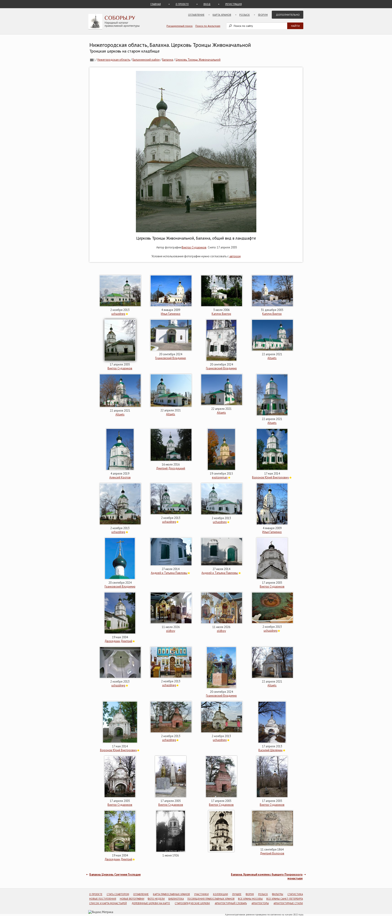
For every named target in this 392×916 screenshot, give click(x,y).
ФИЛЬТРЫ (277, 894)
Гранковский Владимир (170, 358)
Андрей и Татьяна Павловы (169, 573)
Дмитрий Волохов (272, 853)
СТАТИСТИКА (295, 894)
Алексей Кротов (120, 477)
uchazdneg (118, 314)
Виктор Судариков (194, 247)
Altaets (272, 358)
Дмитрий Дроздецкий (170, 468)
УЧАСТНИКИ (201, 894)
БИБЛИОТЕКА (176, 898)
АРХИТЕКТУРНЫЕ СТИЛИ (288, 903)
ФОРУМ (250, 894)
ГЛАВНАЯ (155, 4)
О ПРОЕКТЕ (182, 4)
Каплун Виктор (221, 314)
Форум (263, 14)
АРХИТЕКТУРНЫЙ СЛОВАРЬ (231, 903)
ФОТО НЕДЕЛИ (156, 898)
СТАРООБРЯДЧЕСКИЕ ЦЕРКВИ (192, 903)
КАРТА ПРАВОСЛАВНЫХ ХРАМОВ (171, 894)
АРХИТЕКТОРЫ (260, 903)
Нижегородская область (113, 60)
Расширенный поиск (180, 26)
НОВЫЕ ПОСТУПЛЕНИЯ (102, 898)
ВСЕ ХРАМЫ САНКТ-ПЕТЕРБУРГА (284, 898)
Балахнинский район (146, 60)
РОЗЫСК (263, 894)
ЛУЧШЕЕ (236, 894)
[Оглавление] (92, 60)
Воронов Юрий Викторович (270, 477)
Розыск (244, 14)
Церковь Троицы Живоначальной (198, 60)
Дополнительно (288, 14)
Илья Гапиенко (170, 314)
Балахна (167, 60)
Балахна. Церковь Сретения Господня (115, 874)
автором (235, 256)
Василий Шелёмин (270, 750)
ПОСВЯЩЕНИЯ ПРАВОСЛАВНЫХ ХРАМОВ (211, 898)
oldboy (170, 631)
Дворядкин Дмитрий (118, 641)
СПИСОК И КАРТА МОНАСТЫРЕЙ (108, 903)
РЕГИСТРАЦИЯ (233, 4)
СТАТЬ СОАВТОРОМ (118, 894)
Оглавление (196, 14)
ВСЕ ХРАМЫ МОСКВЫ (250, 898)
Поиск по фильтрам (207, 26)
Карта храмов (222, 14)
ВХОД (207, 4)
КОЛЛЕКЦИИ (220, 894)
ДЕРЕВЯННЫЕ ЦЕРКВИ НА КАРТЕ (151, 903)
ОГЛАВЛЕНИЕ (141, 894)
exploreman (220, 477)
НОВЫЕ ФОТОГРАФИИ (132, 898)
